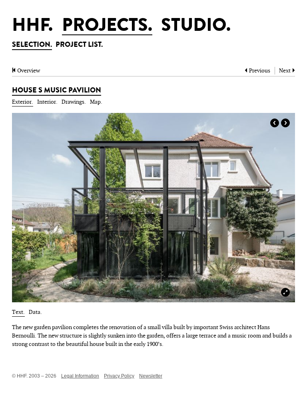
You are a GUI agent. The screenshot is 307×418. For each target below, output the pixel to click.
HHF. (32, 26)
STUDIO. (196, 26)
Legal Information (80, 376)
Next (285, 123)
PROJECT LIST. (79, 45)
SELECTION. (32, 45)
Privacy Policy (119, 376)
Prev (274, 123)
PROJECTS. (107, 26)
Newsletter (150, 376)
